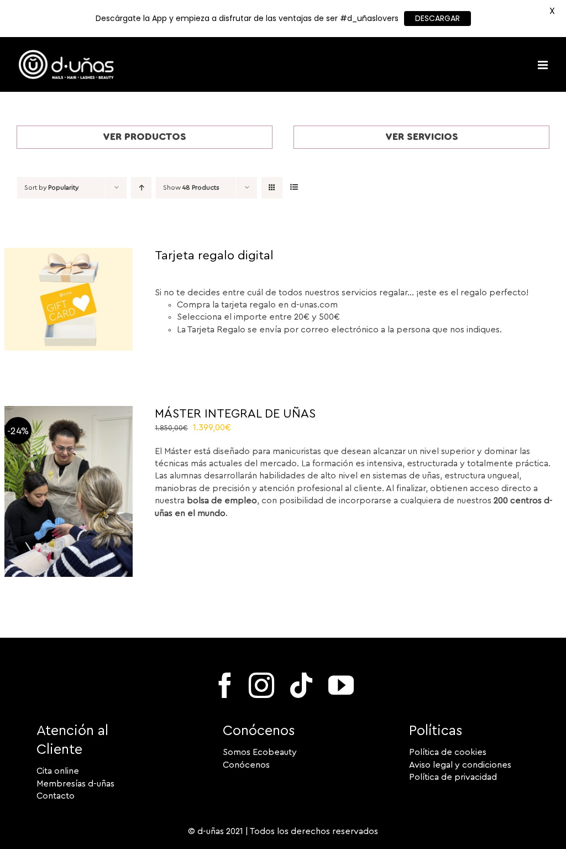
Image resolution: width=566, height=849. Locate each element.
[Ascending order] (141, 187)
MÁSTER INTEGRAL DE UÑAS (235, 414)
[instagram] (261, 685)
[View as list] (294, 188)
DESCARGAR (437, 18)
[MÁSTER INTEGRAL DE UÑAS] (68, 412)
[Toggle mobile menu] (543, 65)
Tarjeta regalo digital (214, 255)
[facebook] (225, 685)
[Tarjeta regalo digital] (68, 253)
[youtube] (341, 685)
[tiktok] (301, 685)
